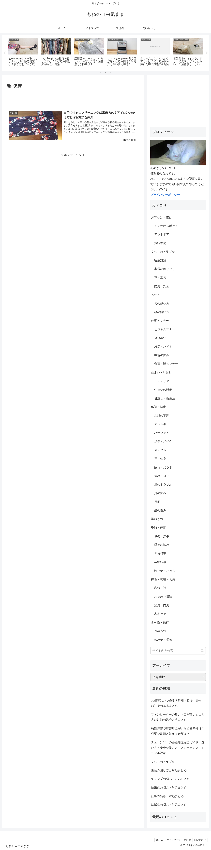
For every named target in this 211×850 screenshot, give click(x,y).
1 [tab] (100, 73)
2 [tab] (105, 73)
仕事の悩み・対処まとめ (167, 796)
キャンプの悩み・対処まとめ (170, 779)
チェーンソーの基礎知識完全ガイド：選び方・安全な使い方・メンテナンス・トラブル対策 (177, 748)
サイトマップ (174, 839)
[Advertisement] (73, 99)
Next (206, 52)
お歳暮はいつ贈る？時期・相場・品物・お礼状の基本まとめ (177, 703)
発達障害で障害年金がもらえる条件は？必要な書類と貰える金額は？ (177, 731)
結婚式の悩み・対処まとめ (169, 787)
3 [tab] (110, 73)
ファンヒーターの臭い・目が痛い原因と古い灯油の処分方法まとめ (177, 717)
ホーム (159, 839)
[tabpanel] (23, 52)
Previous (4, 52)
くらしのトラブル (163, 761)
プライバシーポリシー (165, 194)
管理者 (187, 839)
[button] (202, 651)
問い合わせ (200, 839)
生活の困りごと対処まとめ (169, 770)
